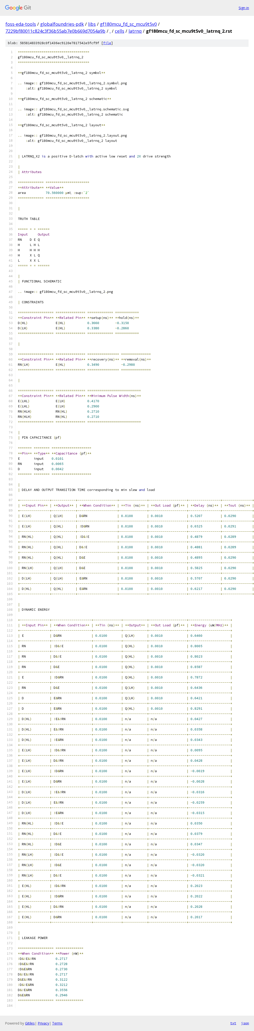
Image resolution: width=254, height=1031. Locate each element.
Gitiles (30, 1023)
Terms (57, 1023)
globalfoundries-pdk (62, 24)
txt (233, 1023)
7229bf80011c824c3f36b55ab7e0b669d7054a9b (55, 31)
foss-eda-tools (20, 24)
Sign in (244, 7)
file (107, 43)
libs (92, 24)
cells (119, 31)
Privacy (43, 1023)
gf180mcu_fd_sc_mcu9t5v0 (128, 24)
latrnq (135, 31)
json (245, 1023)
